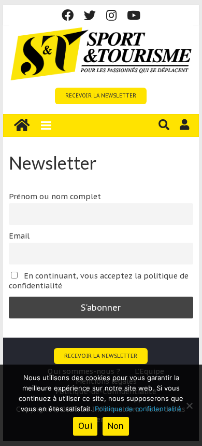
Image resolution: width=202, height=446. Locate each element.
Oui (85, 426)
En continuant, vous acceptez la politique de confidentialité (99, 280)
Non (116, 426)
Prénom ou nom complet (55, 196)
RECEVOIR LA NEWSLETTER (100, 95)
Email (19, 236)
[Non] (189, 405)
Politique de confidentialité (138, 409)
